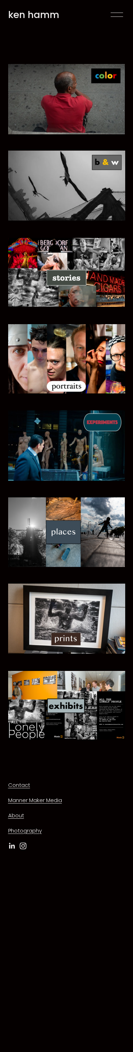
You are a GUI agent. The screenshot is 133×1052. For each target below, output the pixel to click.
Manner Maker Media (35, 800)
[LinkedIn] (11, 845)
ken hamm (33, 14)
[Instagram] (23, 845)
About (16, 815)
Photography (25, 830)
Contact (19, 785)
